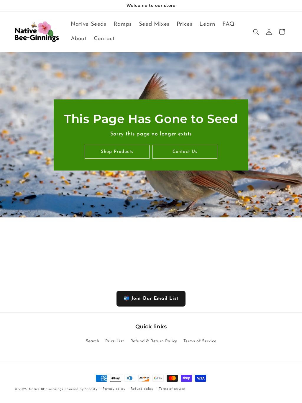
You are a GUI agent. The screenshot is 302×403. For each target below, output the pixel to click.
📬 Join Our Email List (151, 298)
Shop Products (117, 152)
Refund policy (142, 389)
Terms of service (172, 389)
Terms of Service (199, 341)
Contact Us (185, 152)
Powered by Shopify (81, 389)
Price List (114, 341)
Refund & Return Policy (153, 341)
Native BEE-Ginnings (46, 389)
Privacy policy (114, 389)
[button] (256, 31)
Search (92, 341)
